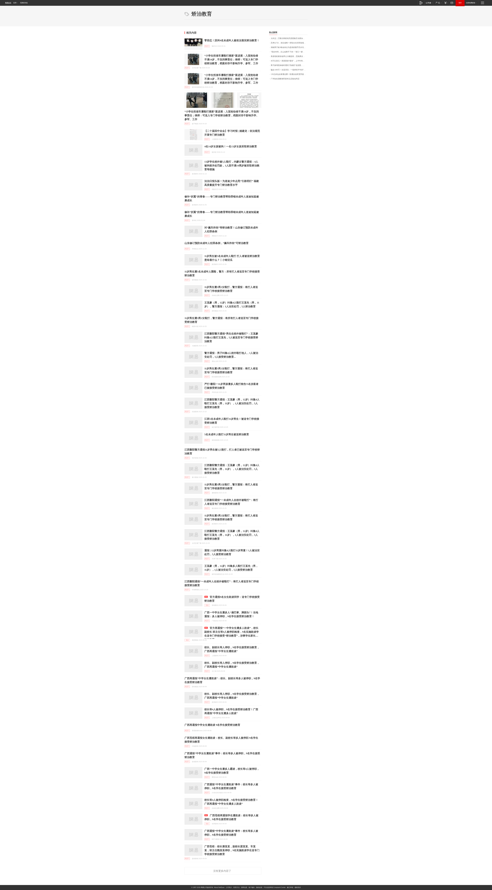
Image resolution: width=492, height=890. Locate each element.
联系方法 (236, 887)
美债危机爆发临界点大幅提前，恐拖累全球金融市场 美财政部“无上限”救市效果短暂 (289, 56)
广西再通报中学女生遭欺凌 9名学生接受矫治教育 (212, 724)
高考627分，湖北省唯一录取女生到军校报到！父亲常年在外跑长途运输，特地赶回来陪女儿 (289, 43)
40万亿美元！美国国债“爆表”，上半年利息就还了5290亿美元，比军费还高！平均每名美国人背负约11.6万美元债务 (289, 61)
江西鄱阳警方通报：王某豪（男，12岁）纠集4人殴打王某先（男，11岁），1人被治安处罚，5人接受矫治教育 (231, 403)
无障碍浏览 (24, 3)
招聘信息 (244, 887)
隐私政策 (259, 887)
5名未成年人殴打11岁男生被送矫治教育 (226, 434)
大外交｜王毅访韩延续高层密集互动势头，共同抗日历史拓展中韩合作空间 (289, 38)
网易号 (207, 46)
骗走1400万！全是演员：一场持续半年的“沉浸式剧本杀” (289, 70)
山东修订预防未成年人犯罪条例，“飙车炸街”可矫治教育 (216, 243)
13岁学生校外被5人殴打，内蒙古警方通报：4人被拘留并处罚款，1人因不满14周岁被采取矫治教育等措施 (231, 165)
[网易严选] (438, 3)
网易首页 (8, 3)
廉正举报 (290, 887)
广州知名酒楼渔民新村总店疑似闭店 (285, 79)
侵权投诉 (298, 887)
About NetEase (219, 887)
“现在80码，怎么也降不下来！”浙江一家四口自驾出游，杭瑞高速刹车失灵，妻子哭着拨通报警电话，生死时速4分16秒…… (289, 52)
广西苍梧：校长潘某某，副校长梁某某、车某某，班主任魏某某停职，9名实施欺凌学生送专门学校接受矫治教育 (231, 850)
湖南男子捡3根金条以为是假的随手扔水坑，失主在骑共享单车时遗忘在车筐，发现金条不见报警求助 (289, 47)
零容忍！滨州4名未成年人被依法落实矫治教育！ (231, 40)
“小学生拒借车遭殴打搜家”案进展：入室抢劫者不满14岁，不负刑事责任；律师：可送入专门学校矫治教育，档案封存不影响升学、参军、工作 (231, 59)
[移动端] (421, 3)
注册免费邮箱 (470, 3)
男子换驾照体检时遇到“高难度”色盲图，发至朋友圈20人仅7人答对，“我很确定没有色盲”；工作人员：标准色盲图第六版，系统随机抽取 (289, 65)
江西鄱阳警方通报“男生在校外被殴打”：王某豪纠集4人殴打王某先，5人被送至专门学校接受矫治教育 (231, 337)
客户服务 (252, 887)
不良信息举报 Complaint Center (275, 887)
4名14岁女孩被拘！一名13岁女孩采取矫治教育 (230, 146)
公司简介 (229, 887)
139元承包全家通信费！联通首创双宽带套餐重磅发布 (289, 74)
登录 (460, 3)
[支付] (446, 3)
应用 (14, 3)
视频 (207, 605)
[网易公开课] (429, 3)
